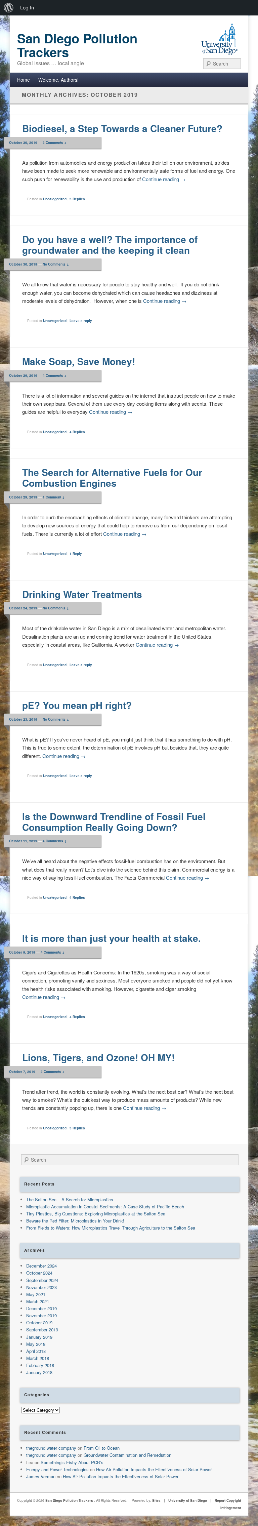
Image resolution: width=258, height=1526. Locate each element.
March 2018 (37, 1358)
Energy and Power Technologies (57, 1469)
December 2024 (41, 1265)
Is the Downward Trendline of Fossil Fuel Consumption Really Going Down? (114, 821)
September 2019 (42, 1329)
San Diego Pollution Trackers (77, 45)
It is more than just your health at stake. (111, 938)
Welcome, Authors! (58, 79)
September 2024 (42, 1280)
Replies (77, 199)
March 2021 (37, 1301)
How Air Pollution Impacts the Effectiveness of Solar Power (154, 1469)
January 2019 (39, 1337)
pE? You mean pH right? (77, 705)
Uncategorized (55, 199)
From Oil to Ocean (102, 1448)
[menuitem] (8, 7)
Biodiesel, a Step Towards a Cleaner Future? (122, 128)
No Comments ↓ (56, 264)
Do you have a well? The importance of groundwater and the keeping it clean (110, 244)
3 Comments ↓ (55, 142)
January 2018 (39, 1372)
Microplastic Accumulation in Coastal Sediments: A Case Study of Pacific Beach (105, 1206)
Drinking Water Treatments (82, 594)
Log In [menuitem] (27, 7)
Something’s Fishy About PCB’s (72, 1462)
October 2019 (39, 1322)
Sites (156, 1500)
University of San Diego (187, 1500)
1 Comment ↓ (53, 497)
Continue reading (163, 179)
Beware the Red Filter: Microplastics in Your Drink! (75, 1220)
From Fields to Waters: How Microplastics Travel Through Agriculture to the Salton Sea (110, 1227)
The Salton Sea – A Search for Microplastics (69, 1199)
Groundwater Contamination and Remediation (127, 1455)
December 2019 (41, 1308)
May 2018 (35, 1344)
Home (23, 79)
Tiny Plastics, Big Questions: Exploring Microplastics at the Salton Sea (95, 1213)
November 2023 (41, 1287)
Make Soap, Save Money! (78, 361)
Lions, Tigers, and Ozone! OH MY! (98, 1057)
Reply (76, 553)
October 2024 (39, 1273)
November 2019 (41, 1315)
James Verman (40, 1476)
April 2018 (36, 1351)
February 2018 (40, 1365)
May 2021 (35, 1294)
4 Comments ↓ (55, 375)
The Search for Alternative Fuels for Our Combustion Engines (112, 477)
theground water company (51, 1448)
